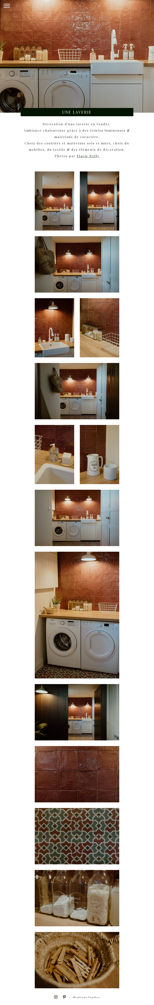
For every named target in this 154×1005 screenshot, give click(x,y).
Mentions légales (86, 997)
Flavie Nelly (88, 156)
